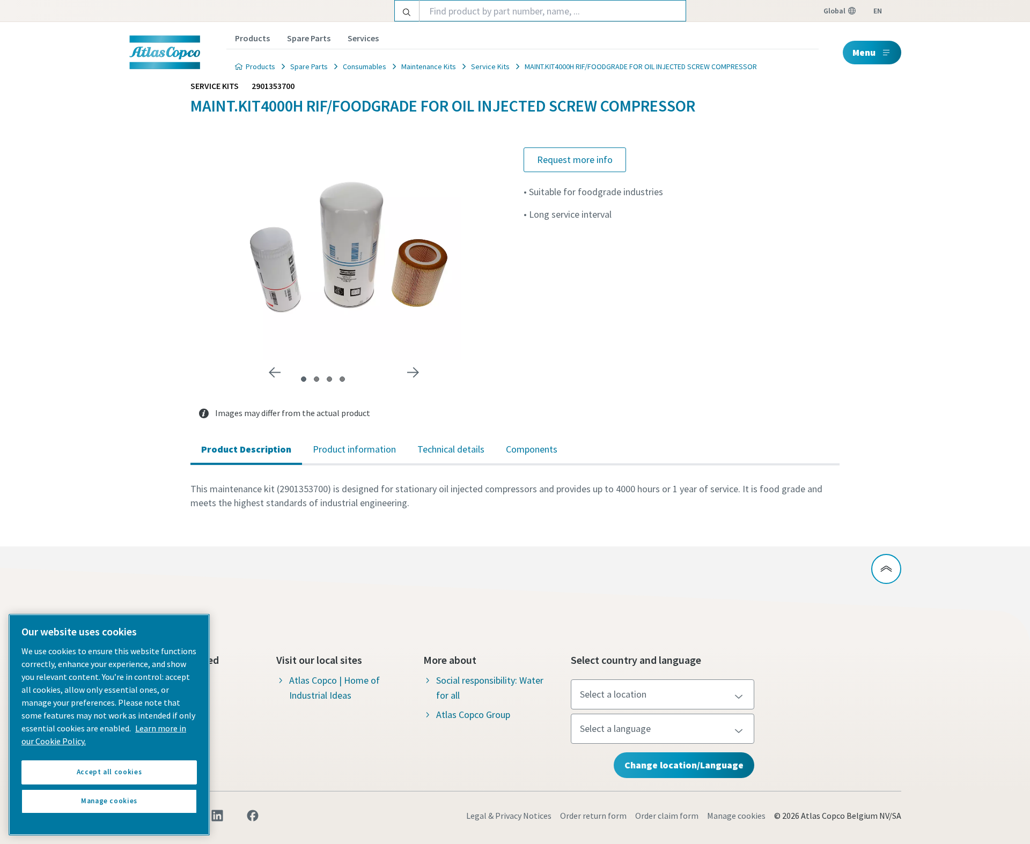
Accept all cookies (109, 771)
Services (363, 38)
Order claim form (666, 815)
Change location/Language (684, 765)
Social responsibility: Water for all (489, 687)
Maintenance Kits (428, 66)
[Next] (413, 373)
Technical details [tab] (450, 449)
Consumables (364, 66)
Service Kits (490, 66)
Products (252, 38)
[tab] (303, 379)
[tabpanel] (515, 496)
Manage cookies (736, 815)
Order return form (593, 815)
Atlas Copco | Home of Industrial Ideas (334, 687)
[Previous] (275, 373)
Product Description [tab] (246, 449)
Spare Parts (308, 38)
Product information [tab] (354, 449)
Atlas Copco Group (473, 714)
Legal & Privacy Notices (508, 815)
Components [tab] (531, 449)
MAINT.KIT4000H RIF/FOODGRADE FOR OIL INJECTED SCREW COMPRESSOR (641, 66)
